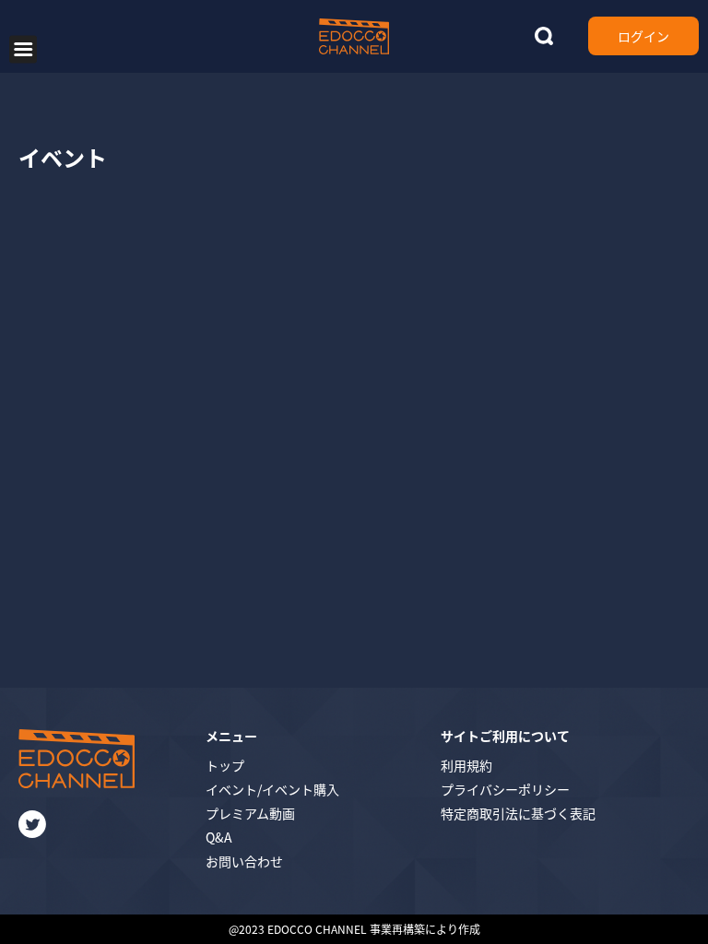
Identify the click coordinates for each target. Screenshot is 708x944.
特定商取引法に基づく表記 (518, 813)
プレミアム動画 (250, 813)
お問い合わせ (244, 861)
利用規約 (466, 765)
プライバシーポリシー (505, 789)
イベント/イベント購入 (272, 789)
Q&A (219, 837)
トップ (225, 765)
